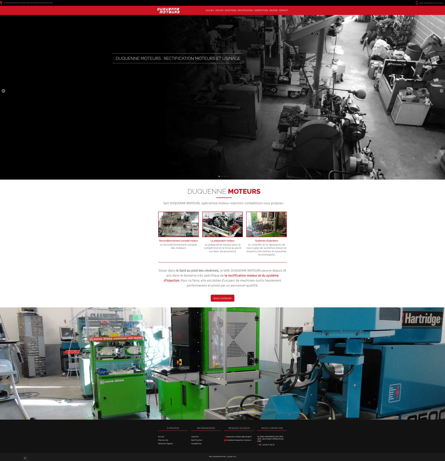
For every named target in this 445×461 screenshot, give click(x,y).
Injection (195, 437)
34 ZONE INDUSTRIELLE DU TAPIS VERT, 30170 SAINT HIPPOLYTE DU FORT (270, 439)
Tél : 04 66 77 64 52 (267, 445)
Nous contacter (222, 298)
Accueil (161, 437)
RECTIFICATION (245, 10)
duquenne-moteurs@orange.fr (239, 437)
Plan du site (163, 440)
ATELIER (219, 10)
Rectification (196, 440)
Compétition (196, 444)
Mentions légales (165, 444)
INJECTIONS (231, 10)
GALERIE (273, 10)
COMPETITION (261, 10)
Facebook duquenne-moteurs (238, 440)
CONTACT (283, 10)
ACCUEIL (210, 10)
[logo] (159, 8)
